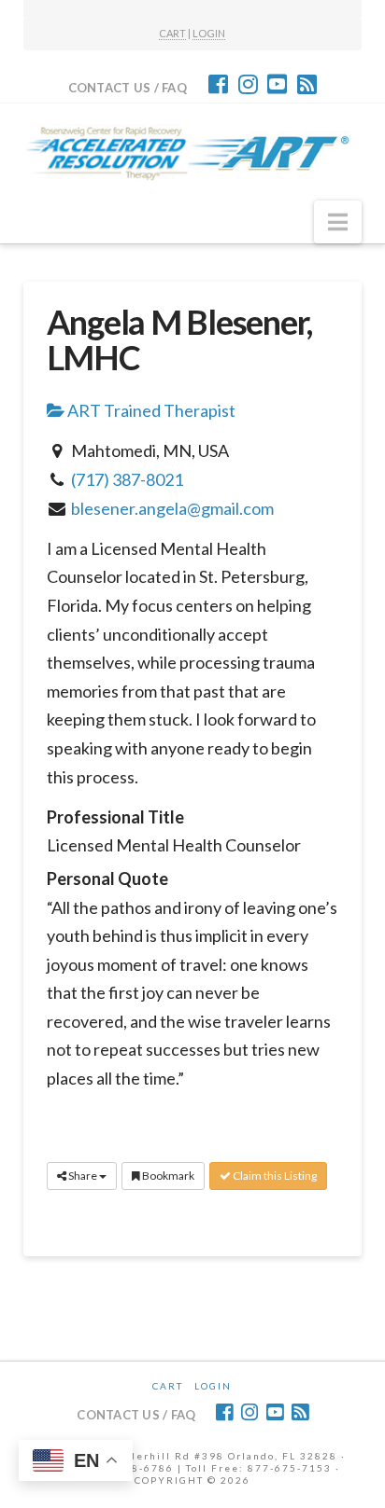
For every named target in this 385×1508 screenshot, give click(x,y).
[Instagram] (248, 84)
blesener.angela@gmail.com (172, 508)
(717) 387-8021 (127, 479)
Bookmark (167, 1176)
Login (213, 1385)
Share (82, 1176)
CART (172, 33)
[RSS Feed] (307, 84)
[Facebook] (218, 84)
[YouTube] (277, 84)
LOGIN (208, 33)
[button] (338, 222)
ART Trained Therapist (149, 410)
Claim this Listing (274, 1176)
